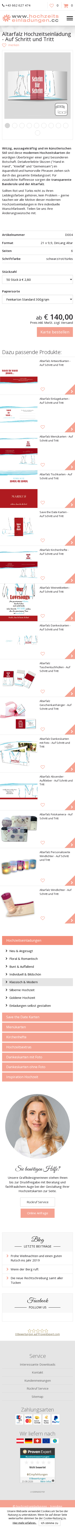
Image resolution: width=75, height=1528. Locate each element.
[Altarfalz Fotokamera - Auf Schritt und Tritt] (19, 829)
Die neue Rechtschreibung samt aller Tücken (37, 1280)
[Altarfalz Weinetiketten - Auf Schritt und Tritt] (19, 602)
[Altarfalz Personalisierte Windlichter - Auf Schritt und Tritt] (19, 867)
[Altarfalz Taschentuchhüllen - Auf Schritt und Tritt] (19, 678)
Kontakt (37, 1372)
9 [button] (65, 125)
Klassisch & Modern (23, 982)
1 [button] (7, 125)
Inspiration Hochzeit (22, 1077)
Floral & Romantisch (23, 958)
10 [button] (37, 132)
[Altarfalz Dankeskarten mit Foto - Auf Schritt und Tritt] (19, 753)
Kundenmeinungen (37, 1380)
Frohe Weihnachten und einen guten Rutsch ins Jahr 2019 (36, 1258)
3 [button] (22, 125)
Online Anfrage (37, 1213)
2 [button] (14, 125)
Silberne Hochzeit (22, 990)
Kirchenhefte (16, 1037)
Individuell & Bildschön (25, 974)
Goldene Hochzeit (22, 997)
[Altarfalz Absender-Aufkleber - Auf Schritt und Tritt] (19, 791)
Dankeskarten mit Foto (24, 1057)
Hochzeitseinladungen (23, 940)
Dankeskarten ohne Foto (25, 1067)
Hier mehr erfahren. (25, 1522)
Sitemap (37, 1396)
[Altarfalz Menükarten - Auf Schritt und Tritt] (19, 451)
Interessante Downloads (37, 1364)
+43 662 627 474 (17, 5)
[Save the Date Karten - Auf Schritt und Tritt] (19, 527)
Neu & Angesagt (21, 951)
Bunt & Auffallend (21, 966)
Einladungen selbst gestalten (30, 1005)
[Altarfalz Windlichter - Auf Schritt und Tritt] (19, 904)
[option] (37, 85)
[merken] (10, 45)
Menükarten (16, 1027)
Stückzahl (9, 271)
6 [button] (43, 125)
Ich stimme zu (49, 1523)
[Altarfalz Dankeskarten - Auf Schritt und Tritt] (19, 640)
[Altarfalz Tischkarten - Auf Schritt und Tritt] (19, 489)
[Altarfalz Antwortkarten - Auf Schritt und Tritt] (19, 376)
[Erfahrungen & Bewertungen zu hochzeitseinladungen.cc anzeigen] (37, 1468)
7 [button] (51, 125)
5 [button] (36, 125)
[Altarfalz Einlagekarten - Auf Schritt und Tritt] (19, 413)
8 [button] (58, 125)
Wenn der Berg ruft (25, 1269)
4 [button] (29, 125)
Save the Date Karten (22, 1017)
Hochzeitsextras (18, 1047)
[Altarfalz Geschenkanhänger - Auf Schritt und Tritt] (19, 716)
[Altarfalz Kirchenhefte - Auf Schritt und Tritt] (19, 564)
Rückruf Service (38, 1202)
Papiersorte (11, 291)
